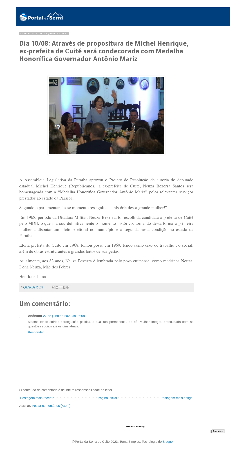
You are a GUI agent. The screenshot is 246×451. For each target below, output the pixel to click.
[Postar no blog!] (57, 287)
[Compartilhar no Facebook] (64, 287)
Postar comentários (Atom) (51, 406)
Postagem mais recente (37, 398)
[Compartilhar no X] (60, 287)
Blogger (168, 441)
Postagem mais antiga (176, 398)
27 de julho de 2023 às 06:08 (64, 316)
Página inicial (107, 398)
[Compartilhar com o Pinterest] (67, 287)
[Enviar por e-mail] (53, 287)
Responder (36, 332)
